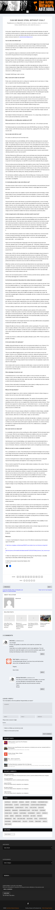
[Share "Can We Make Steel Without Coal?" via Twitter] (20, 576)
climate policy (19, 807)
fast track (35, 810)
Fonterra (42, 810)
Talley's (25, 821)
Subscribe (6, 893)
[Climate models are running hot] (45, 618)
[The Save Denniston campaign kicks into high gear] (5, 765)
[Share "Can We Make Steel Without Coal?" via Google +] (23, 576)
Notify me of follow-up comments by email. (13, 728)
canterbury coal (42, 802)
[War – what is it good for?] (5, 759)
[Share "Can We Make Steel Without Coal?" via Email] (39, 576)
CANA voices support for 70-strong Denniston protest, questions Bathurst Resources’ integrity (27, 775)
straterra (8, 821)
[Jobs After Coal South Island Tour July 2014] (9, 618)
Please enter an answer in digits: (10, 719)
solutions (29, 818)
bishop (27, 802)
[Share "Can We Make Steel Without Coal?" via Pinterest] (28, 576)
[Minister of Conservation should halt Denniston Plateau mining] (21, 618)
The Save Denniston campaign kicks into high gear (20, 764)
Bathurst (14, 802)
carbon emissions (27, 23)
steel (29, 24)
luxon (6, 815)
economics (45, 23)
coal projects (27, 765)
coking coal (39, 23)
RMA (14, 818)
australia (7, 802)
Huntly (28, 749)
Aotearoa (15, 749)
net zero (33, 815)
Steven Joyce (42, 818)
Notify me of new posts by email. (11, 730)
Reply (42, 654)
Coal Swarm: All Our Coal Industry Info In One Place (33, 624)
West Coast (13, 766)
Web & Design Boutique (47, 908)
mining (46, 765)
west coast (8, 824)
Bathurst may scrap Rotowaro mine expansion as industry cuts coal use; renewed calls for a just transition (29, 748)
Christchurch (8, 804)
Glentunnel (23, 813)
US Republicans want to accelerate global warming (17, 779)
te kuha (31, 821)
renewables (8, 818)
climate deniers (9, 807)
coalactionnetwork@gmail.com (26, 37)
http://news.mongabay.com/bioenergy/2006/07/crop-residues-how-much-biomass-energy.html (27, 545)
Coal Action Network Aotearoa (12, 908)
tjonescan (14, 23)
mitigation (26, 815)
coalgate (41, 807)
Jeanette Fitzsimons (22, 24)
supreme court (17, 821)
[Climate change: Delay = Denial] (5, 754)
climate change (24, 804)
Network (49, 765)
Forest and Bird (41, 765)
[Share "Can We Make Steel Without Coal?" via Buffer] (33, 576)
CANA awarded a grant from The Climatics (17, 741)
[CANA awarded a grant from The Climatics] (5, 742)
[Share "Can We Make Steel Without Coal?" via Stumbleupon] (36, 576)
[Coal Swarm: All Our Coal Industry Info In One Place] (33, 618)
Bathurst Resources (20, 749)
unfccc (45, 821)
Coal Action (33, 807)
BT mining (33, 802)
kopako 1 (44, 813)
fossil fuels (8, 813)
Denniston (36, 765)
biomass (21, 802)
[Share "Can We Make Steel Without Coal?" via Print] (42, 576)
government (31, 813)
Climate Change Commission (38, 804)
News (14, 743)
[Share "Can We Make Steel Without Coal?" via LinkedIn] (31, 576)
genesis (16, 813)
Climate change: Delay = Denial (15, 753)
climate (16, 804)
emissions (15, 810)
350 (14, 765)
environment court (24, 810)
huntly (38, 813)
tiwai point (38, 821)
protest (39, 815)
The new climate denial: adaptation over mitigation (17, 784)
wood (31, 24)
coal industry (34, 23)
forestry (16, 24)
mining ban (18, 815)
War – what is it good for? (14, 758)
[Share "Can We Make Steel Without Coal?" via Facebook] (17, 576)
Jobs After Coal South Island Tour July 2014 (8, 624)
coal (26, 807)
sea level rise (21, 818)
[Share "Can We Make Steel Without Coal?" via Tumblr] (25, 576)
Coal (25, 749)
